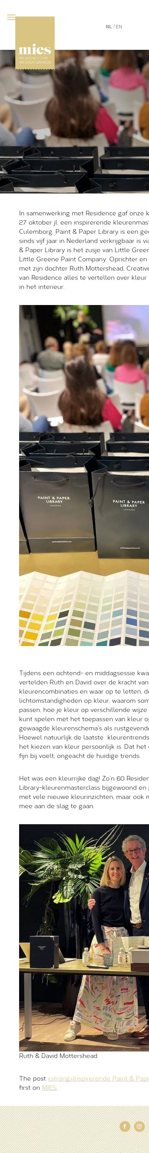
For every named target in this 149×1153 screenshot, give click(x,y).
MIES (49, 1087)
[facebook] (125, 1127)
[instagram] (139, 1127)
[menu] (11, 17)
